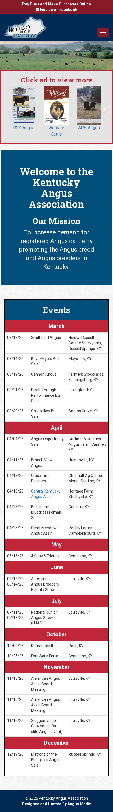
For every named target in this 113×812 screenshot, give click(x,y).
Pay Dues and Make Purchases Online (56, 4)
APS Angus (89, 127)
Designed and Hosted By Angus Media (56, 804)
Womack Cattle (56, 130)
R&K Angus (24, 127)
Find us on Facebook (58, 9)
